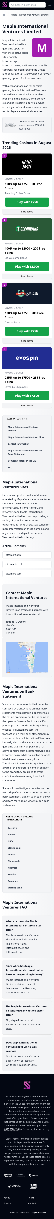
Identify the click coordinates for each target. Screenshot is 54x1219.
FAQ (10, 467)
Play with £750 (27, 202)
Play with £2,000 (27, 266)
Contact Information (18, 443)
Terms (31, 1197)
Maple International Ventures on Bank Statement (25, 452)
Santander (13, 881)
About (7, 1197)
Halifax (11, 834)
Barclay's (12, 827)
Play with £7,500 (27, 396)
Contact (32, 1203)
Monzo (11, 854)
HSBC (11, 841)
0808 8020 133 (11, 1129)
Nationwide (14, 861)
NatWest (12, 867)
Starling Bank (15, 887)
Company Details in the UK (22, 460)
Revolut (12, 874)
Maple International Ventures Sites (26, 437)
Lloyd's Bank (14, 847)
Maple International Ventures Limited (23, 429)
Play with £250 (27, 331)
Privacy (7, 1203)
